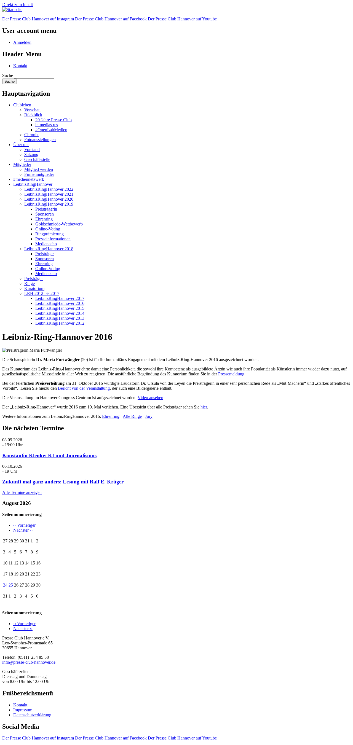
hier (203, 407)
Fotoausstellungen (40, 139)
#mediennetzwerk (28, 179)
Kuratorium (34, 288)
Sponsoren (44, 214)
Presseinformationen (53, 238)
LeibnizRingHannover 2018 (48, 248)
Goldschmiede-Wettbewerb (59, 224)
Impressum (22, 710)
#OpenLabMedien (51, 129)
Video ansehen (150, 397)
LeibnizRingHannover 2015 (59, 308)
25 (11, 585)
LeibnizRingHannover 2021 (48, 194)
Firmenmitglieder (39, 174)
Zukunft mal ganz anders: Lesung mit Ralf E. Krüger (63, 482)
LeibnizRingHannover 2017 (59, 298)
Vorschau (32, 109)
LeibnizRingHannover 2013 (59, 318)
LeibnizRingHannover (32, 184)
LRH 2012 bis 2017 (41, 293)
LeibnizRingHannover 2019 (48, 204)
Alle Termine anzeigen (22, 492)
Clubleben (22, 105)
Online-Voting (47, 229)
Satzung (31, 154)
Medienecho (46, 243)
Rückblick (33, 114)
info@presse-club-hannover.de (28, 662)
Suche (7, 75)
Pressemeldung (231, 374)
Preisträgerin (46, 209)
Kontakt (20, 65)
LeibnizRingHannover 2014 (59, 313)
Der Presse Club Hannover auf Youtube (182, 19)
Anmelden (22, 42)
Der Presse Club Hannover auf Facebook (111, 19)
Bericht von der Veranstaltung (84, 388)
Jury (149, 416)
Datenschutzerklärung (32, 714)
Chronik (31, 134)
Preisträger (44, 253)
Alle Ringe (132, 416)
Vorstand (32, 149)
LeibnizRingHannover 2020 (48, 199)
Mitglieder (22, 164)
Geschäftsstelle (37, 159)
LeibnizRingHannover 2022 (48, 189)
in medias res (46, 124)
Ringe (29, 283)
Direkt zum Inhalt (17, 4)
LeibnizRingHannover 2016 (59, 303)
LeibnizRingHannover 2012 (59, 323)
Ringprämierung (49, 234)
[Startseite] (12, 9)
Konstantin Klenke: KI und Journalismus (49, 455)
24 (5, 585)
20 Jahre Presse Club (53, 119)
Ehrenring (44, 219)
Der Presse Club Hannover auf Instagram (38, 19)
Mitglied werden (38, 169)
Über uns (21, 144)
